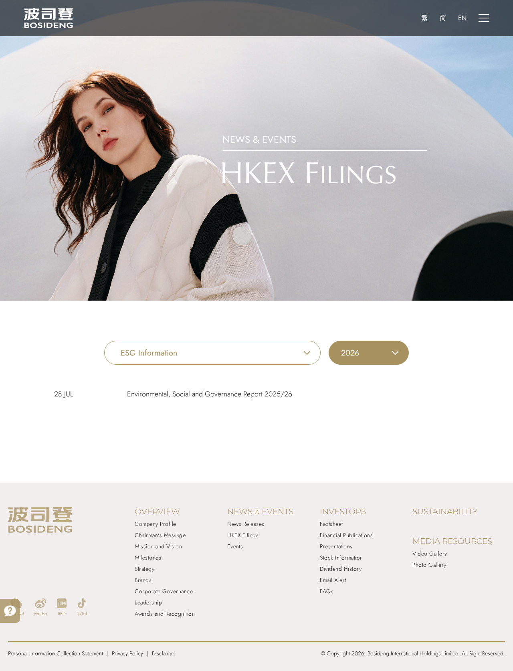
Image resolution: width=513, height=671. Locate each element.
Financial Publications (346, 535)
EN (462, 17)
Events (235, 546)
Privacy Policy (127, 653)
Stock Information (341, 558)
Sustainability (445, 511)
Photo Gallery (429, 565)
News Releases (246, 524)
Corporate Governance (164, 591)
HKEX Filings (243, 535)
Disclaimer (164, 653)
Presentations (336, 546)
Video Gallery (429, 554)
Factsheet (331, 524)
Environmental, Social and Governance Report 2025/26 (209, 394)
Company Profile (155, 524)
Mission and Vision (158, 546)
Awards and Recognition (165, 614)
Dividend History (341, 569)
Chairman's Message (160, 535)
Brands (143, 580)
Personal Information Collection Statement (55, 653)
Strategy (144, 569)
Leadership (148, 602)
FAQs (326, 591)
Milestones (148, 558)
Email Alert (333, 580)
